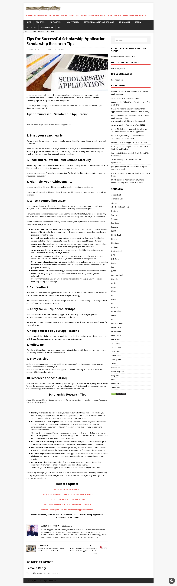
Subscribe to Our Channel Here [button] (123, 57)
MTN (113, 295)
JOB (59, 27)
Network (114, 307)
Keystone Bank (117, 275)
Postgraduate (116, 331)
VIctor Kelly (48, 49)
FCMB (113, 231)
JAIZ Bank (115, 259)
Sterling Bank (116, 359)
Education (115, 227)
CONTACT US (55, 22)
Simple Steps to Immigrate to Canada (126, 98)
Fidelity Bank (116, 235)
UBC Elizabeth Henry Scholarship (67, 489)
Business (114, 211)
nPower (114, 315)
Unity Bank (115, 375)
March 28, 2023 (35, 49)
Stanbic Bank (116, 355)
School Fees (116, 347)
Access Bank (116, 195)
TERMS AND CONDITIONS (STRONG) (99, 22)
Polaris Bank (116, 327)
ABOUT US (40, 22)
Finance (114, 239)
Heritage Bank (116, 251)
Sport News (115, 351)
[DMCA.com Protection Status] (118, 394)
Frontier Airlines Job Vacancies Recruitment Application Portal (67, 509)
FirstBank (115, 243)
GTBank (114, 247)
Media (113, 283)
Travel (113, 363)
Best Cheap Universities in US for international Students (67, 504)
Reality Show (116, 335)
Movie (113, 287)
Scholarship (59, 49)
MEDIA (138, 22)
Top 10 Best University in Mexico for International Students (67, 494)
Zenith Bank (116, 387)
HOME (28, 22)
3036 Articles (67, 526)
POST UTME (31, 27)
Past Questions (117, 323)
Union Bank (115, 367)
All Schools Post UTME (120, 207)
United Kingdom (117, 371)
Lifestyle (114, 279)
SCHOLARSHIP (124, 22)
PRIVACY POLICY (72, 22)
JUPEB (113, 271)
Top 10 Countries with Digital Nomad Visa (67, 499)
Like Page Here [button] (117, 80)
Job (112, 267)
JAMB (113, 263)
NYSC (113, 319)
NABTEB (114, 299)
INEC (113, 255)
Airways (114, 203)
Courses (114, 219)
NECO (113, 303)
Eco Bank (115, 223)
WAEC (113, 379)
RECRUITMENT (47, 27)
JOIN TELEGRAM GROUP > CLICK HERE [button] (38, 32)
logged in (40, 573)
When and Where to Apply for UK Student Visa (129, 142)
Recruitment (116, 339)
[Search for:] (131, 40)
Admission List (117, 199)
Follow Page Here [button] (118, 68)
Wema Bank (116, 383)
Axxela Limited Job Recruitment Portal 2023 (128, 125)
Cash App (115, 215)
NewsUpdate (116, 311)
